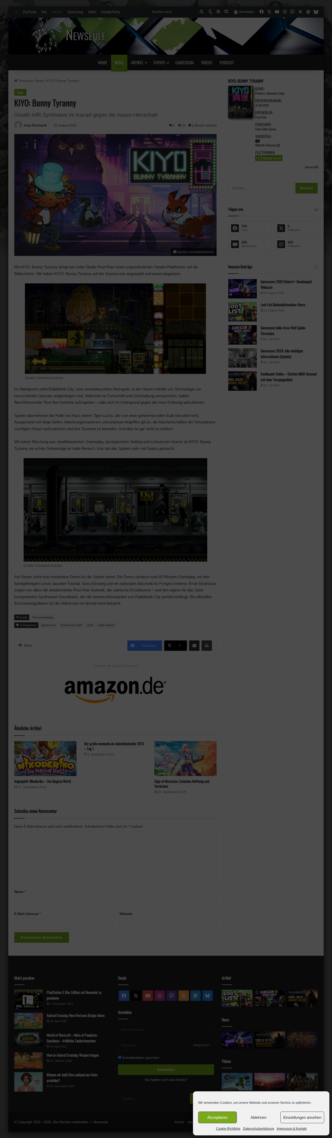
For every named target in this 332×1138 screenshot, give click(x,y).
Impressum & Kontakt (292, 1128)
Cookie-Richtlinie (228, 1128)
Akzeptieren (217, 1117)
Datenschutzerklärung (258, 1128)
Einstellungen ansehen (302, 1117)
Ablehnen (258, 1117)
